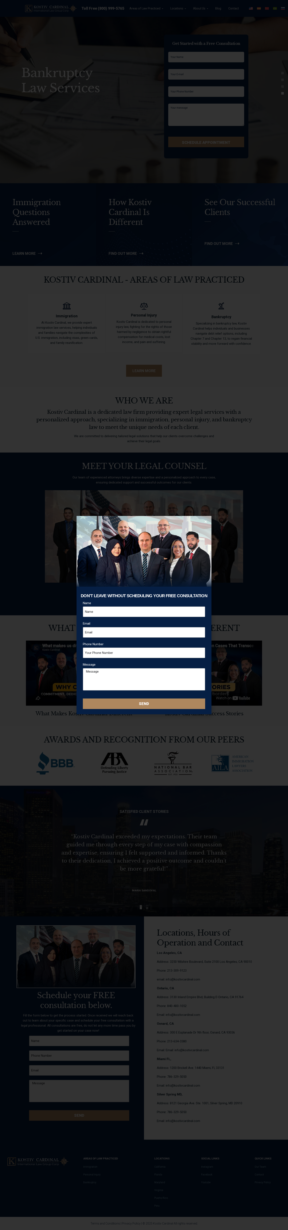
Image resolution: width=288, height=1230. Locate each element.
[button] (205, 521)
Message (89, 664)
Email (86, 623)
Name (87, 603)
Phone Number (93, 644)
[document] (144, 615)
